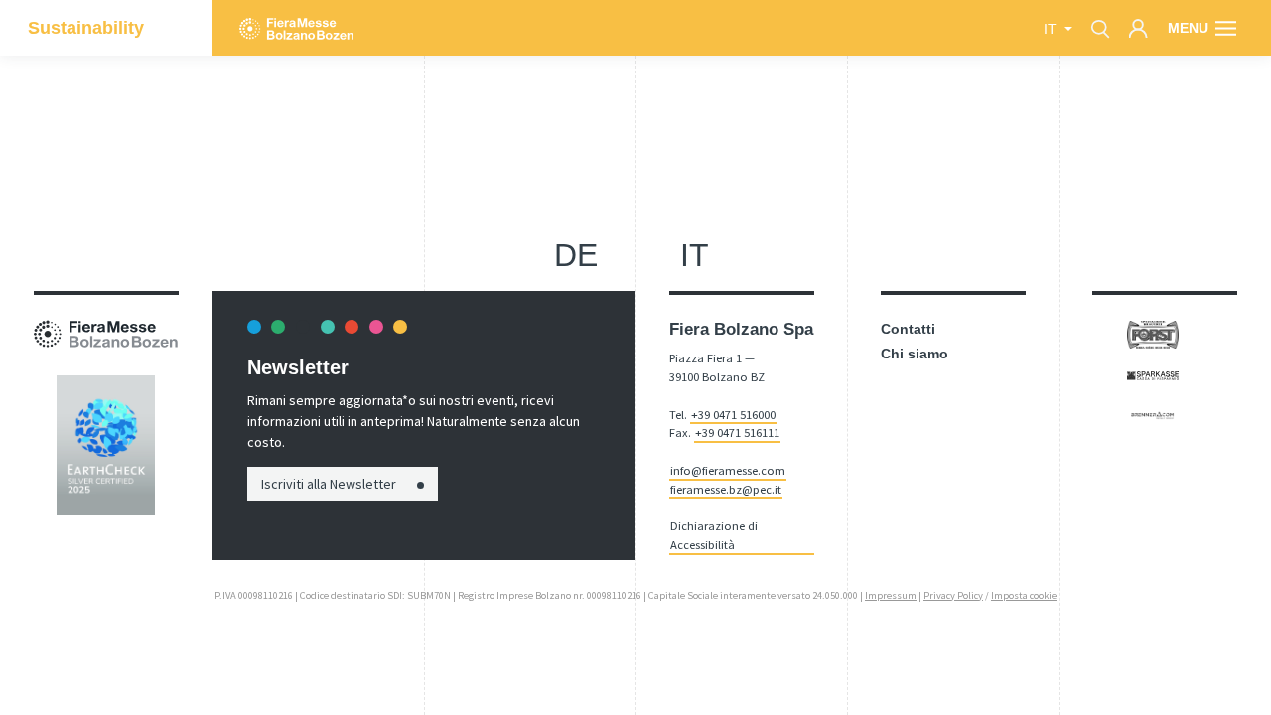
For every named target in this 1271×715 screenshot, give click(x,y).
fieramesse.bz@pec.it (725, 489)
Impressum (891, 595)
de (576, 255)
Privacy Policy (953, 595)
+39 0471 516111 (737, 432)
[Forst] (1152, 334)
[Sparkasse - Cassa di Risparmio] (1152, 374)
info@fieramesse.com (727, 470)
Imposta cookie (1024, 595)
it (694, 255)
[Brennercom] (1152, 414)
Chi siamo (914, 353)
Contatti (908, 329)
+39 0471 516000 (733, 414)
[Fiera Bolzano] (296, 28)
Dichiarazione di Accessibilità (714, 535)
